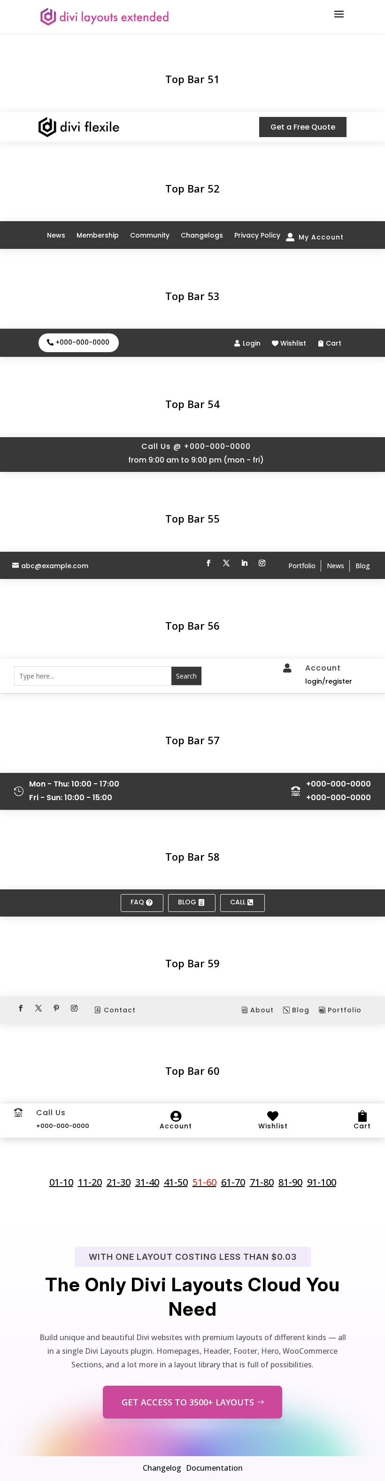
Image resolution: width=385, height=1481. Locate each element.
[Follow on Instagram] (262, 563)
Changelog (162, 1468)
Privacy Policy (257, 235)
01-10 (61, 1182)
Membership (98, 235)
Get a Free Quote (302, 127)
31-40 (147, 1182)
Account (176, 1126)
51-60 (204, 1182)
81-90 (290, 1182)
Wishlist (293, 343)
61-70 (233, 1182)
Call (238, 902)
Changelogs (202, 235)
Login (252, 343)
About (262, 1010)
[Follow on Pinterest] (56, 1008)
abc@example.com (54, 566)
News (56, 235)
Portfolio (302, 565)
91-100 (321, 1182)
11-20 (90, 1182)
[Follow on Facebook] (208, 563)
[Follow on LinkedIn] (244, 563)
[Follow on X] (226, 563)
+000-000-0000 (82, 342)
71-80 (262, 1182)
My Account (321, 237)
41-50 (176, 1182)
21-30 (119, 1182)
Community (149, 235)
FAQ (137, 902)
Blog (362, 565)
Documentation (214, 1468)
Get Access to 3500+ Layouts (188, 1402)
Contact (120, 1010)
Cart (333, 343)
